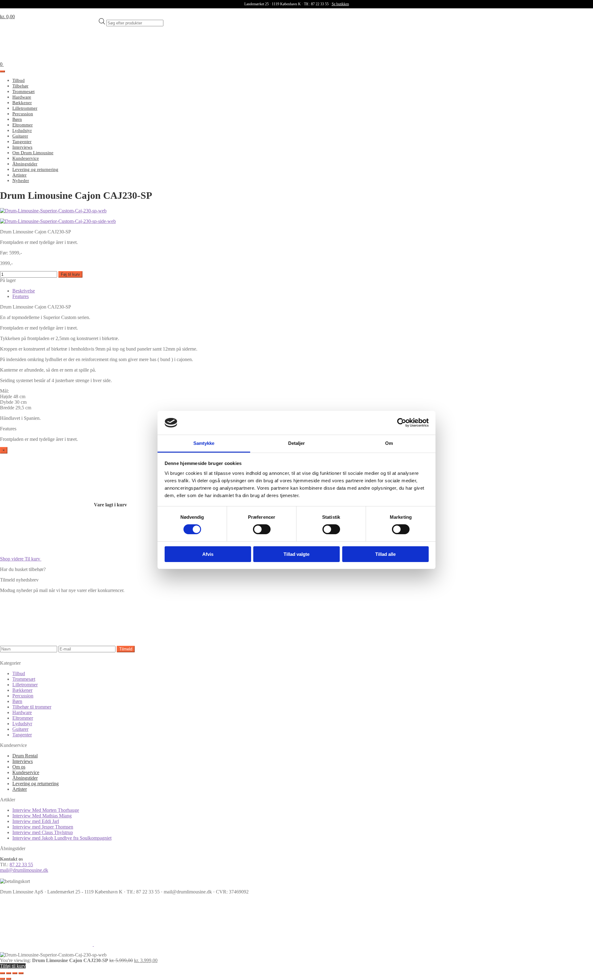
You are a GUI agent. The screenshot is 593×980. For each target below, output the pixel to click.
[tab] (23, 290)
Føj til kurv (70, 274)
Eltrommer (22, 124)
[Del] (14, 973)
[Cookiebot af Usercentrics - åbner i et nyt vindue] (402, 422)
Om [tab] (389, 443)
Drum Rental (25, 755)
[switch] (262, 529)
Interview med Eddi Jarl (35, 821)
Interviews (22, 147)
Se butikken (340, 4)
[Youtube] (140, 944)
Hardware (21, 97)
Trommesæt (23, 91)
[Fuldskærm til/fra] (8, 973)
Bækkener (22, 102)
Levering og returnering (35, 169)
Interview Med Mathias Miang (42, 815)
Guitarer (20, 136)
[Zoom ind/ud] (2, 973)
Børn (17, 119)
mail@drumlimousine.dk (24, 870)
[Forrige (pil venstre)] (2, 979)
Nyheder (20, 180)
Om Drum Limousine (32, 152)
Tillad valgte (296, 554)
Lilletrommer (24, 108)
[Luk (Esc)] (21, 973)
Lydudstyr (22, 130)
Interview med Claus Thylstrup (42, 832)
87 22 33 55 (21, 864)
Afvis (207, 554)
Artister (19, 175)
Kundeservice (25, 158)
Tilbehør (20, 85)
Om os (18, 766)
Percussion (22, 113)
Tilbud (18, 80)
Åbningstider (24, 163)
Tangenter (22, 141)
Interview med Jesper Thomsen (42, 826)
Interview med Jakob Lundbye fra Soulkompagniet (61, 838)
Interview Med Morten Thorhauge (45, 810)
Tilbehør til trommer (31, 706)
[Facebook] (47, 944)
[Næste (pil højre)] (8, 979)
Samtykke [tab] (204, 443)
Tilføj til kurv (13, 966)
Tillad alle (385, 554)
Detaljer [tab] (296, 443)
